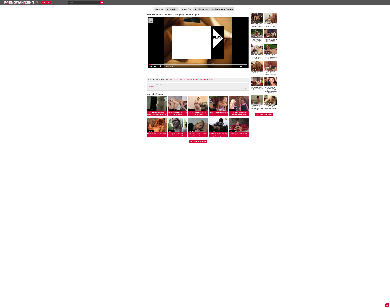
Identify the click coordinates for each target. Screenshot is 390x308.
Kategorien (46, 2)
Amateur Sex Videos (197, 80)
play (217, 37)
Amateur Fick (208, 80)
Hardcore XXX (152, 87)
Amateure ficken (184, 80)
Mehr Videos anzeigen (198, 141)
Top (387, 305)
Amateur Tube (173, 80)
